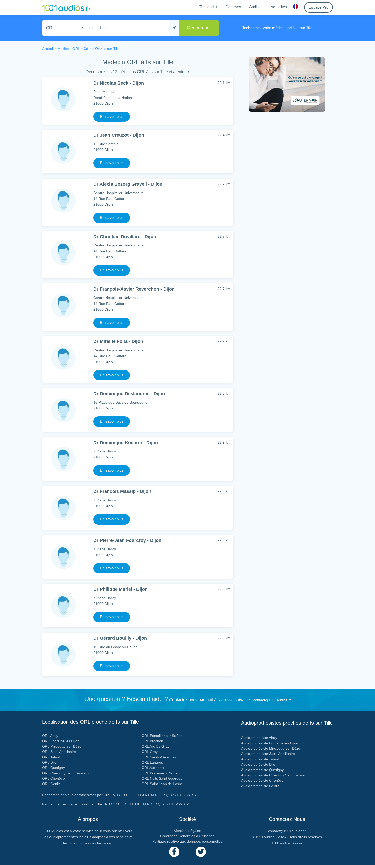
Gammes (233, 7)
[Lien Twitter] (201, 852)
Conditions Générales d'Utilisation (187, 836)
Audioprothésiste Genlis (260, 786)
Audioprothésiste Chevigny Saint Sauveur (274, 775)
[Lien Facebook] (174, 852)
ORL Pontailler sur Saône (162, 736)
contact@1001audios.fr (272, 700)
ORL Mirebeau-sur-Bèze (61, 746)
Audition (255, 7)
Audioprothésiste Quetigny (262, 770)
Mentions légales (187, 831)
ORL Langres (152, 762)
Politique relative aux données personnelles (187, 841)
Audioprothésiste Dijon (259, 764)
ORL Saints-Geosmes (159, 757)
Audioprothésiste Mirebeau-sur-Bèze (270, 748)
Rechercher (199, 27)
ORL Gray (150, 752)
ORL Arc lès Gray (155, 746)
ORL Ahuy (50, 736)
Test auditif (208, 7)
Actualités (279, 7)
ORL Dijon (50, 762)
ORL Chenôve (53, 778)
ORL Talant (51, 757)
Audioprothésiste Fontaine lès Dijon (269, 743)
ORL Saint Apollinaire (59, 752)
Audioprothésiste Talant (260, 759)
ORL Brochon (152, 741)
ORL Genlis (51, 784)
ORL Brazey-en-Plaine (160, 773)
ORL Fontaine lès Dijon (60, 741)
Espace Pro (318, 7)
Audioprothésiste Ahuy (259, 738)
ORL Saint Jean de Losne (162, 784)
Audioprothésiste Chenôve (262, 780)
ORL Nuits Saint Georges (162, 778)
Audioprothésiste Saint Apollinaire (268, 754)
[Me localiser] (174, 28)
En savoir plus (111, 116)
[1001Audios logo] (66, 7)
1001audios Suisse (287, 843)
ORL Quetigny (53, 768)
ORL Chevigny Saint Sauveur (65, 773)
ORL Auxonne (153, 768)
